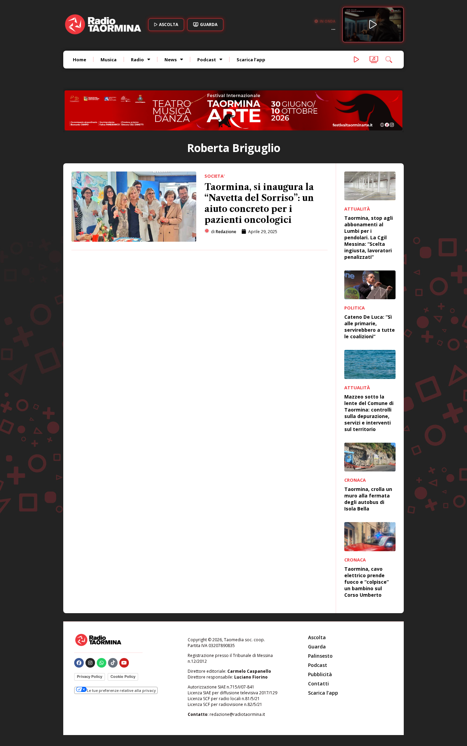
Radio (137, 59)
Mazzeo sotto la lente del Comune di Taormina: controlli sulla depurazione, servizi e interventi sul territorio (368, 412)
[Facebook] (79, 663)
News (170, 59)
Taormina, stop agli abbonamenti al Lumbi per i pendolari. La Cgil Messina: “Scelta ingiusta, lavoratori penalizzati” (368, 237)
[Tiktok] (113, 663)
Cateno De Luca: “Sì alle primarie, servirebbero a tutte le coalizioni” (369, 327)
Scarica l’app (251, 59)
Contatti (318, 683)
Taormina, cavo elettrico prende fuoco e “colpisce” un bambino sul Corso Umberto (366, 582)
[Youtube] (124, 663)
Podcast (206, 59)
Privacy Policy (89, 676)
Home (79, 59)
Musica (109, 59)
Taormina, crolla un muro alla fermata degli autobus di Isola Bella (368, 499)
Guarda (317, 646)
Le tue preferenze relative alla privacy (121, 690)
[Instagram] (90, 663)
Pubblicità (320, 674)
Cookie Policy (122, 676)
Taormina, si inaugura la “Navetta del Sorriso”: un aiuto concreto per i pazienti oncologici (259, 203)
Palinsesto (320, 656)
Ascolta (317, 637)
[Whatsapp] (101, 663)
